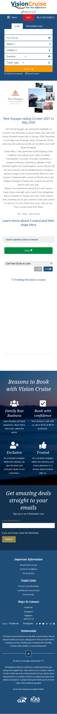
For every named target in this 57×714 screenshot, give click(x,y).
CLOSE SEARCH (46, 17)
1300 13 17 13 (30, 11)
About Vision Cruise (28, 565)
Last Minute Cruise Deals (28, 590)
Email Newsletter (11, 520)
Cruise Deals (28, 594)
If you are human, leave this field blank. (20, 533)
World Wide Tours (34, 26)
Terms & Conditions (28, 569)
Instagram (28, 611)
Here (32, 225)
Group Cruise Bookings (28, 586)
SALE (28, 17)
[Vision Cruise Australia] (28, 8)
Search (27, 69)
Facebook (28, 607)
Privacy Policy (28, 573)
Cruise (17, 26)
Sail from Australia (15, 73)
